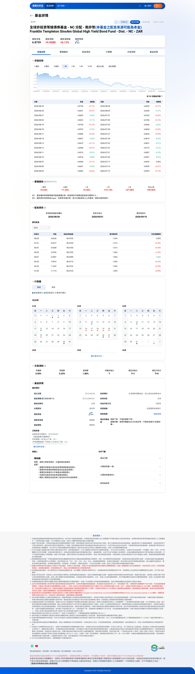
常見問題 (45, 651)
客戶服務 (61, 6)
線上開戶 (148, 6)
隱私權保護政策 (35, 651)
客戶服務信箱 (55, 651)
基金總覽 (50, 6)
